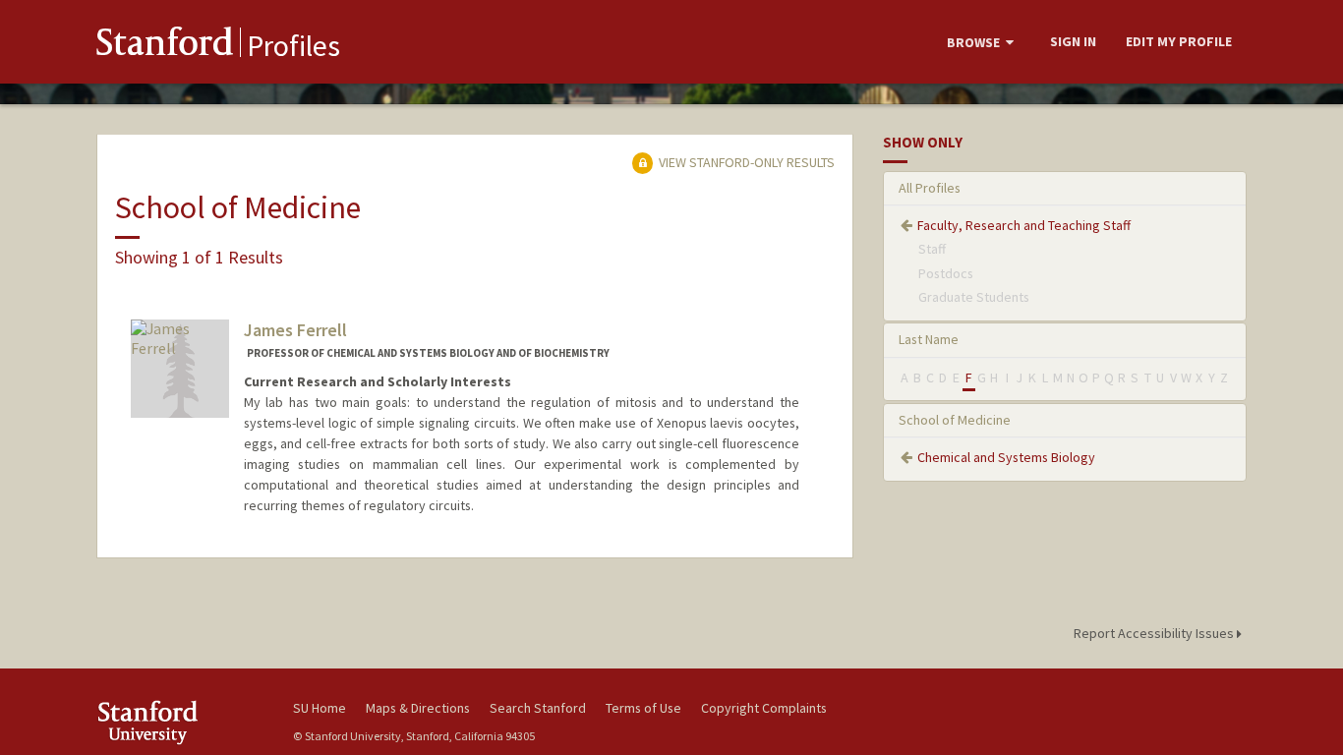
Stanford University (179, 722)
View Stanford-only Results (745, 162)
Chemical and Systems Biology (1006, 457)
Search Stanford (538, 708)
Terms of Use (643, 708)
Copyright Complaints (764, 708)
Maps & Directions (418, 708)
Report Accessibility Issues (1155, 633)
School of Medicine (955, 420)
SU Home (319, 708)
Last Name (929, 339)
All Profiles (930, 188)
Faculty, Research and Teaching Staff (1024, 225)
